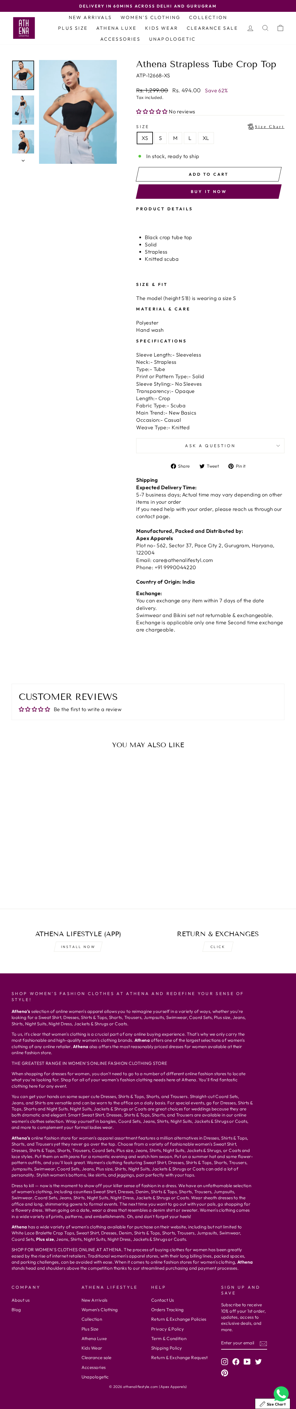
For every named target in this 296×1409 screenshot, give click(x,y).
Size (210, 126)
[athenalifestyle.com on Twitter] (258, 1361)
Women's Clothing (150, 17)
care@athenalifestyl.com (183, 560)
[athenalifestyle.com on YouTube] (247, 1361)
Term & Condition (168, 1338)
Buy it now (209, 191)
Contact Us (162, 1300)
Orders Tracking (167, 1309)
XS (145, 138)
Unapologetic (172, 39)
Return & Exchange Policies (178, 1319)
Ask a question (210, 445)
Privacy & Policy (167, 1329)
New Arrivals (90, 17)
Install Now (78, 947)
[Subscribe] (263, 1343)
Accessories (120, 39)
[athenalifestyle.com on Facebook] (235, 1361)
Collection (208, 17)
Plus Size (73, 28)
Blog (16, 1309)
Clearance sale (212, 28)
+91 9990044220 (175, 567)
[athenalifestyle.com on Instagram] (224, 1361)
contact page (152, 516)
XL (206, 138)
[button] (152, 111)
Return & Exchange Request (179, 1357)
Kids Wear (161, 28)
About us (21, 1300)
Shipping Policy (166, 1348)
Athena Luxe (116, 28)
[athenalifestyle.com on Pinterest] (224, 1372)
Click (217, 947)
